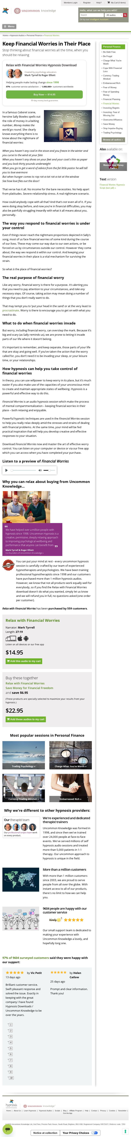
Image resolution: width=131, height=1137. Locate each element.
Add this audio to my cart (25, 661)
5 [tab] (10, 1048)
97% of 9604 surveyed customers (25, 958)
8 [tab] (10, 1066)
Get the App (67, 1113)
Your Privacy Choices (76, 1132)
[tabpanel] (24, 993)
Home (8, 1111)
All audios (111, 15)
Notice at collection (45, 1132)
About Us (17, 1111)
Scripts (57, 1111)
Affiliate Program (75, 1111)
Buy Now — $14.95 (44, 94)
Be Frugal (107, 56)
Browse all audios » (113, 140)
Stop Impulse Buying (113, 128)
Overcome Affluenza (112, 120)
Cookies (112, 1111)
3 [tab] (10, 1036)
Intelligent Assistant (99, 19)
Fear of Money (110, 87)
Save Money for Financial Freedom (29, 688)
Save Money (109, 124)
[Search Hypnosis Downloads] (125, 15)
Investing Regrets (111, 108)
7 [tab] (10, 1060)
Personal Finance (111, 47)
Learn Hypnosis (30, 1111)
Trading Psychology (112, 132)
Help (86, 1111)
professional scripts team (20, 832)
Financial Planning (111, 99)
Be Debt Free (109, 52)
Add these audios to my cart (27, 719)
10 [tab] (11, 1078)
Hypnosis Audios (45, 1111)
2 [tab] (10, 1030)
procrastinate (10, 310)
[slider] (23, 470)
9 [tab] (10, 1072)
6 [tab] (10, 1054)
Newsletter (122, 1111)
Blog (64, 1111)
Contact (94, 1111)
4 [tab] (10, 1042)
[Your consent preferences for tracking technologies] (125, 1131)
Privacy (103, 1111)
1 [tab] (10, 1025)
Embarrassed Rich (111, 83)
